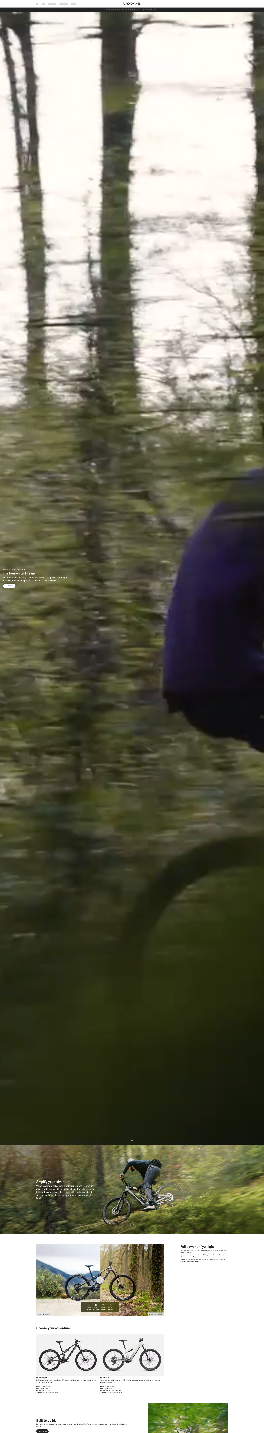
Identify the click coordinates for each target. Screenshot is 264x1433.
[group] (132, 1364)
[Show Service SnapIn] (262, 717)
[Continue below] (132, 1141)
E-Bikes (13, 569)
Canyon (5, 569)
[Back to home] (132, 3)
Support (73, 4)
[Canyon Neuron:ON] (132, 578)
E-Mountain (22, 569)
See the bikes (9, 586)
